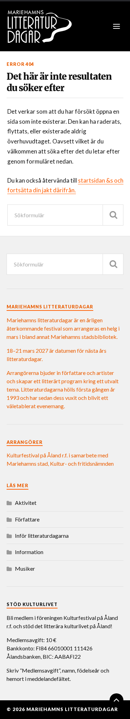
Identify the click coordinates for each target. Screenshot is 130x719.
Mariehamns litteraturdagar (72, 709)
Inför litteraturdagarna (42, 535)
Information (29, 552)
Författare (27, 519)
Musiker (25, 568)
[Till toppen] (116, 700)
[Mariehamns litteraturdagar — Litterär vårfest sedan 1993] (65, 26)
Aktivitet (25, 502)
